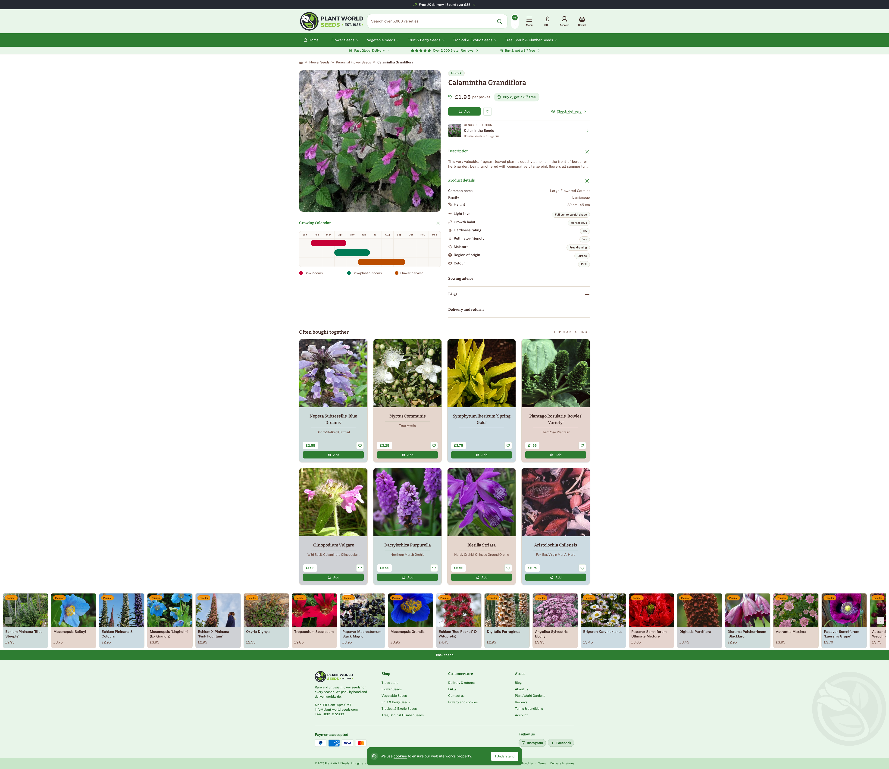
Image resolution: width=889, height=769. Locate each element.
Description (458, 151)
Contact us (456, 695)
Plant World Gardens (530, 695)
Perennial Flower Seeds (353, 62)
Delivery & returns (461, 682)
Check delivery (569, 111)
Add (467, 111)
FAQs (452, 294)
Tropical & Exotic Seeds (399, 708)
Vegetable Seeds (394, 695)
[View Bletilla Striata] (482, 526)
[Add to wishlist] (487, 111)
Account (521, 715)
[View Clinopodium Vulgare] (333, 526)
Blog (518, 682)
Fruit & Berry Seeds (396, 702)
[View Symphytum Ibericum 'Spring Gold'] (482, 400)
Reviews (521, 702)
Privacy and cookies (463, 702)
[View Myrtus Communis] (407, 400)
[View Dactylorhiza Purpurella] (407, 526)
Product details (461, 180)
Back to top (444, 655)
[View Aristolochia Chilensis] (556, 526)
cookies (400, 756)
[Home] (301, 62)
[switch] (515, 21)
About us (521, 689)
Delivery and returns (466, 309)
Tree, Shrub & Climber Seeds (403, 715)
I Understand (504, 756)
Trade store (390, 682)
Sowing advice (460, 278)
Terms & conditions (529, 708)
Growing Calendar (315, 223)
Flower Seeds (319, 62)
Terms (542, 763)
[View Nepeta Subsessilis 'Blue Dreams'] (333, 400)
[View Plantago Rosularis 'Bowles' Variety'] (556, 400)
